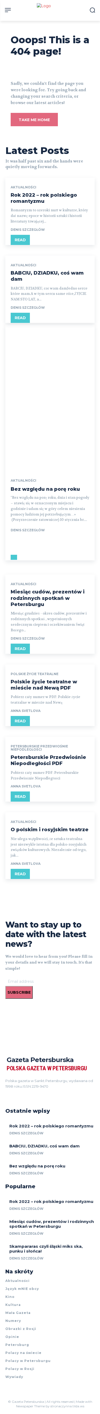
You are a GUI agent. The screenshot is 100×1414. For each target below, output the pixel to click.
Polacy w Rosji (19, 1369)
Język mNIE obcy (22, 1289)
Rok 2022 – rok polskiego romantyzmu (44, 198)
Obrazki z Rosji (20, 1329)
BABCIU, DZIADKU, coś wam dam (44, 1145)
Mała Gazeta (18, 1313)
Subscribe (19, 992)
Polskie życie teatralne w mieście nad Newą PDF (44, 685)
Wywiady (14, 1377)
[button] (92, 10)
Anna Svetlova (26, 711)
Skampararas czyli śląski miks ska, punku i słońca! (46, 1249)
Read (20, 239)
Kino (10, 1297)
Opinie (12, 1337)
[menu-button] (8, 10)
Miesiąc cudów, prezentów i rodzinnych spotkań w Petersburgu (48, 598)
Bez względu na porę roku (45, 489)
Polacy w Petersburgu (28, 1361)
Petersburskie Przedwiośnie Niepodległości (39, 748)
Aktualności (23, 187)
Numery (13, 1321)
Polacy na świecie (23, 1353)
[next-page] (15, 557)
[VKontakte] (27, 1094)
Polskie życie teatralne (34, 674)
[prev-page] (12, 557)
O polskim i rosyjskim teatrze (50, 830)
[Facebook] (7, 1094)
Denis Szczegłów (28, 230)
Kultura (13, 1305)
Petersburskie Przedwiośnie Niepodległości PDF (48, 760)
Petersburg (17, 1345)
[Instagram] (17, 1094)
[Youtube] (36, 1094)
